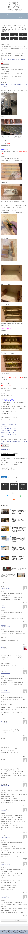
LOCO (2, 647)
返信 (25, 602)
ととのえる (4, 477)
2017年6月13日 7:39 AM (5, 607)
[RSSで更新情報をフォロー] (14, 499)
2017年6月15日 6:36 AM (5, 864)
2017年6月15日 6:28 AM (5, 740)
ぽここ (2, 721)
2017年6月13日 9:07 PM (5, 692)
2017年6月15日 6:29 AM (5, 760)
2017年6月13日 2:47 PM (5, 626)
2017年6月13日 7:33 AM (5, 588)
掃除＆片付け (4, 436)
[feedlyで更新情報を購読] (20, 495)
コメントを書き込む (14, 920)
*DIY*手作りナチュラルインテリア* (9, 424)
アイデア (16, 477)
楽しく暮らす (4, 426)
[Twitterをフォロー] (7, 495)
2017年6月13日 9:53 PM (5, 722)
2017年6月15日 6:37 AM (5, 897)
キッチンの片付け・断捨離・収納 (9, 434)
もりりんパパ (4, 690)
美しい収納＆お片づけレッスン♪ (8, 428)
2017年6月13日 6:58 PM (5, 673)
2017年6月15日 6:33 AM (5, 810)
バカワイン (3, 606)
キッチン (10, 477)
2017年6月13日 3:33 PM (5, 648)
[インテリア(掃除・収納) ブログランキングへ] (5, 64)
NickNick (3, 625)
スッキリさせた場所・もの (7, 432)
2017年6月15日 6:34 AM (5, 837)
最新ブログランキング (6, 449)
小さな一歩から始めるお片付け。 (9, 430)
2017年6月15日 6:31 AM (5, 785)
